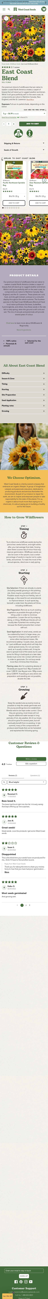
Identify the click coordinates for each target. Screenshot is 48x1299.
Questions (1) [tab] (35, 775)
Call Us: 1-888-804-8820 (24, 1295)
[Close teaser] (13, 1293)
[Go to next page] (30, 905)
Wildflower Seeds (15, 64)
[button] (43, 9)
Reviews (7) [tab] (13, 775)
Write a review (31, 759)
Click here (10, 323)
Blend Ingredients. (24, 330)
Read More (30, 100)
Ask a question (31, 764)
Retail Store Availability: (9, 117)
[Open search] (4, 782)
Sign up (24, 1276)
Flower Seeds (5, 64)
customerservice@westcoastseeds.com (24, 1292)
